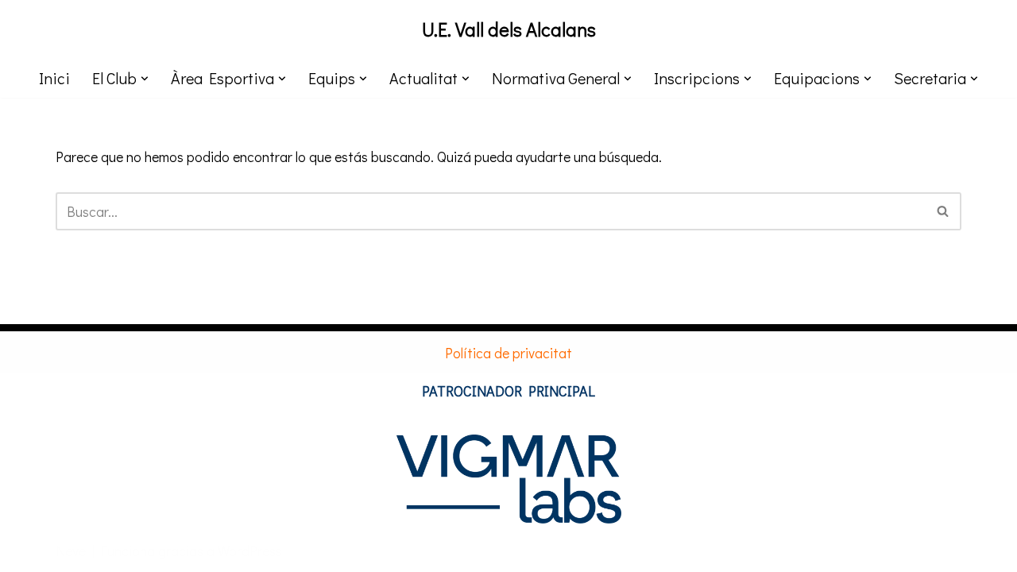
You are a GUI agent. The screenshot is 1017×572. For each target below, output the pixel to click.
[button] (145, 79)
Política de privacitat (508, 352)
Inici (54, 78)
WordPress (250, 550)
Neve (71, 550)
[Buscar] (943, 211)
